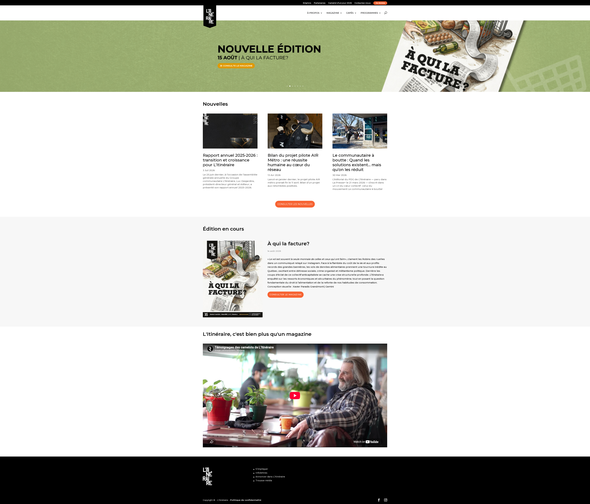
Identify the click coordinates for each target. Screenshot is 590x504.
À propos (313, 13)
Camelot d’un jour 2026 (340, 3)
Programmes (369, 13)
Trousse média (264, 480)
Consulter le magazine (285, 294)
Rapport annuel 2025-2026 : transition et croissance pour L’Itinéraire (230, 160)
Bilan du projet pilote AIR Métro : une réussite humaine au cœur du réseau (293, 162)
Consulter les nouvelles (295, 204)
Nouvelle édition (269, 49)
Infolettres (261, 472)
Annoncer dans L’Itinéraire (270, 476)
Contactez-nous (362, 3)
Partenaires (319, 3)
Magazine (332, 13)
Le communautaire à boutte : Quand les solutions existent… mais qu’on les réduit (356, 162)
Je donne (380, 3)
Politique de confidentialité (245, 500)
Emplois (307, 3)
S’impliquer (262, 469)
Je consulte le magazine (236, 65)
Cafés (350, 13)
